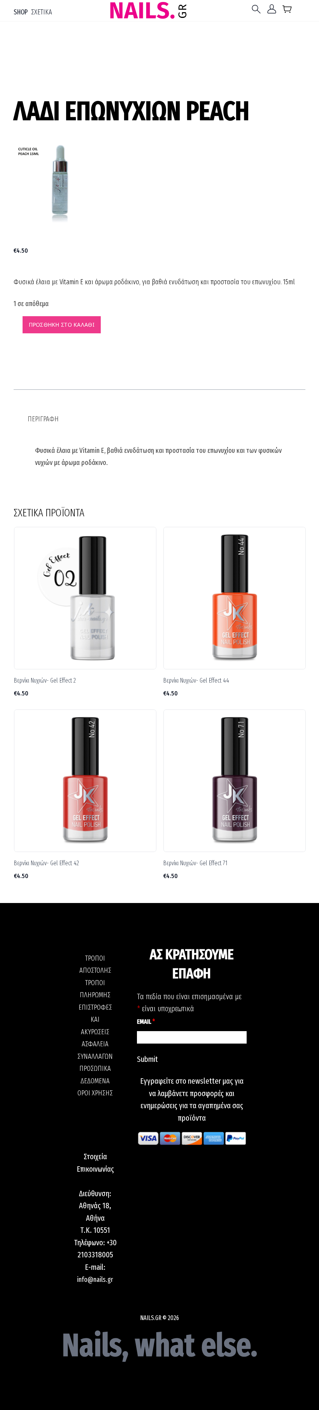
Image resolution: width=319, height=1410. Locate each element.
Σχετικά (41, 12)
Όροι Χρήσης (95, 1093)
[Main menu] (258, 9)
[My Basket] (287, 10)
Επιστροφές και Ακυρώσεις (95, 1019)
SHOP (21, 12)
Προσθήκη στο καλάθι (62, 324)
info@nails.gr (95, 1279)
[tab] (43, 419)
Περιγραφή (43, 419)
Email (146, 1021)
